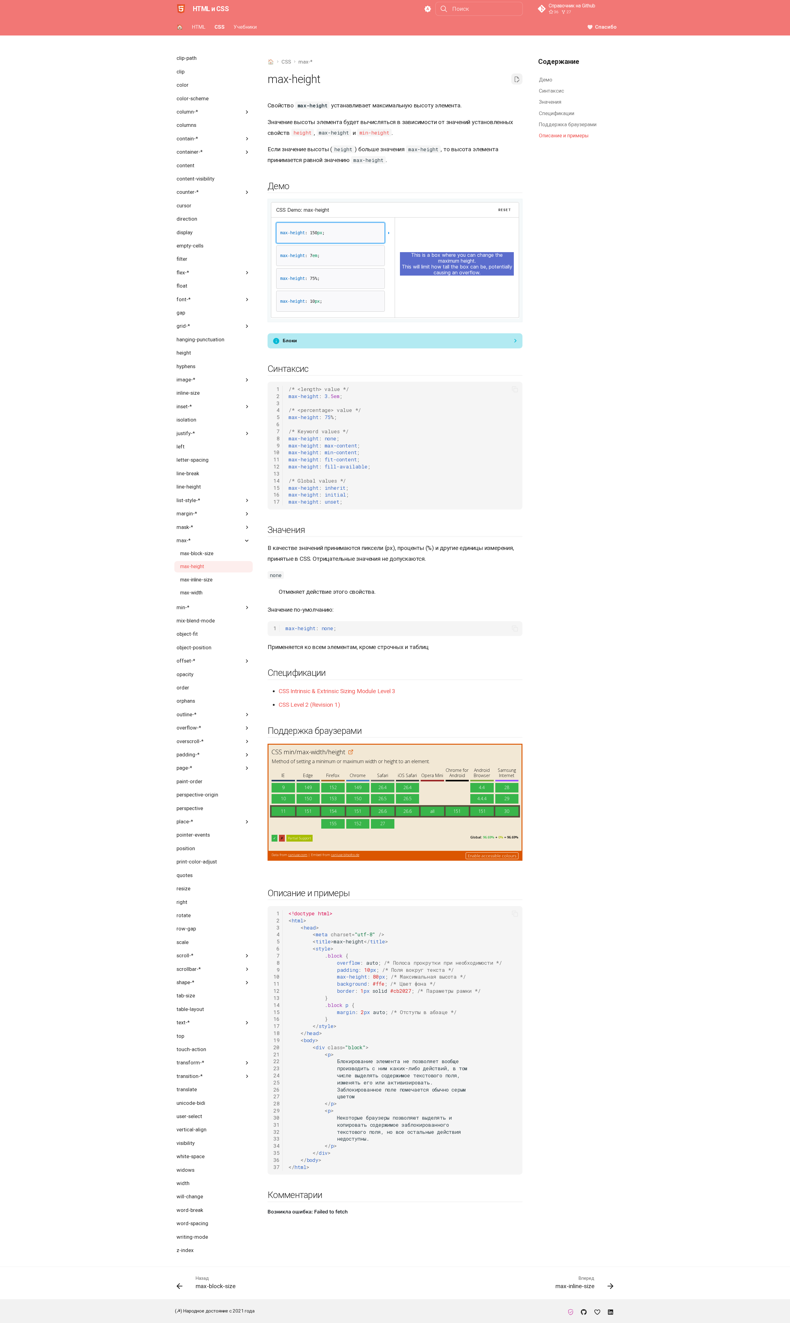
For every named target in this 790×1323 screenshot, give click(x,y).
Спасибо (606, 27)
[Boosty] (597, 1311)
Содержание (558, 61)
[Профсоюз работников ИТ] (570, 1311)
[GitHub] (584, 1311)
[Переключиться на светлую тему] (427, 8)
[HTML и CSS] (180, 9)
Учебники (244, 27)
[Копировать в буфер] (514, 389)
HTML (199, 27)
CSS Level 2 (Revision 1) (309, 704)
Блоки (290, 340)
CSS (219, 27)
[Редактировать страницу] (516, 79)
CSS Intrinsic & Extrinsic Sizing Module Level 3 (337, 691)
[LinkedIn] (610, 1311)
